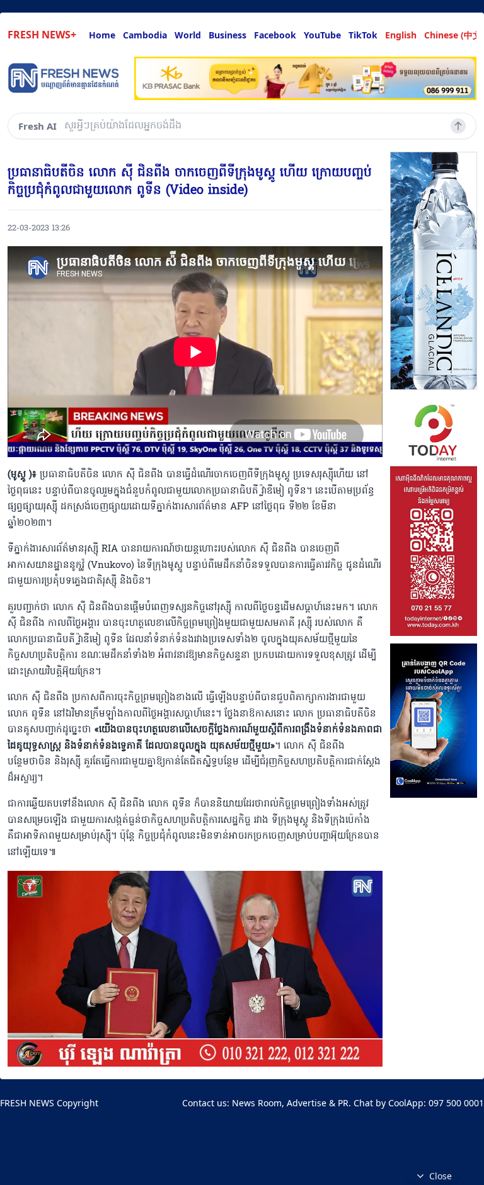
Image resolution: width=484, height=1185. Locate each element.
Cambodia (145, 35)
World (188, 35)
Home (102, 35)
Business (227, 35)
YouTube (322, 35)
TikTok (363, 35)
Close (440, 1176)
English (401, 35)
